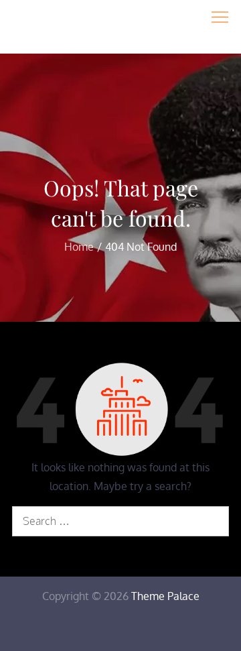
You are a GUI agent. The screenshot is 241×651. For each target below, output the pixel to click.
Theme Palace (165, 596)
